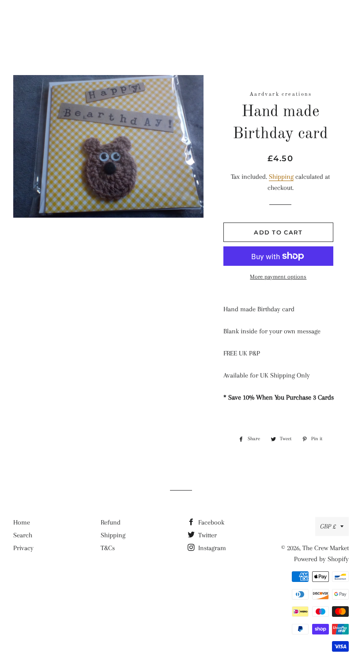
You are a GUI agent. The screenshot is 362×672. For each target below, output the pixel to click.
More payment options (278, 276)
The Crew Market (181, 19)
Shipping (281, 177)
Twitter (206, 535)
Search (22, 535)
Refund (111, 522)
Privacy (23, 548)
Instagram (211, 548)
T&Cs (108, 548)
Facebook (210, 522)
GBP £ (328, 526)
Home (21, 522)
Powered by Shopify (321, 559)
